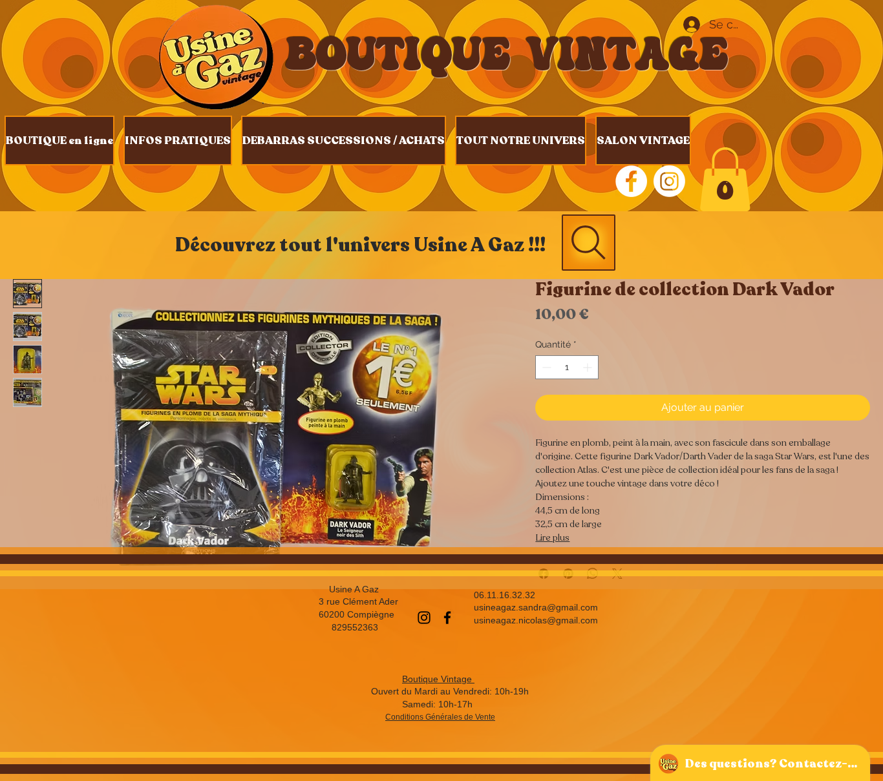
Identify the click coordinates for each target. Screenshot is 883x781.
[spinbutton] (566, 367)
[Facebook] (447, 617)
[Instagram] (669, 181)
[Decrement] (545, 367)
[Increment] (588, 367)
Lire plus (552, 538)
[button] (725, 179)
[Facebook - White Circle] (631, 181)
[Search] (588, 242)
